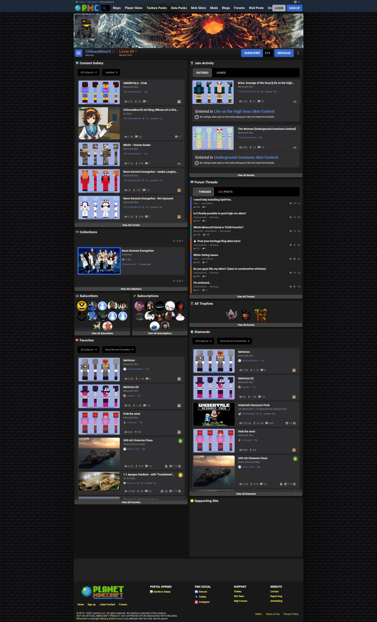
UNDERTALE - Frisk (135, 83)
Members (92, 2)
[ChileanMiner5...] (104, 8)
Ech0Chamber (248, 414)
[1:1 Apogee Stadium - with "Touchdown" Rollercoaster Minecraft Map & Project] (100, 483)
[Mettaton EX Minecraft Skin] (214, 387)
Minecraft (82, 618)
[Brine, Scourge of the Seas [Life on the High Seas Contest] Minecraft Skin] (214, 92)
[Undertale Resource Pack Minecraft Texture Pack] (214, 414)
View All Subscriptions (160, 333)
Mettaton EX (246, 378)
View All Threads (246, 296)
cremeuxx (246, 440)
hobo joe (131, 483)
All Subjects (87, 72)
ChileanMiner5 (134, 92)
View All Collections (131, 289)
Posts (225, 191)
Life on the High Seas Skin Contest (244, 111)
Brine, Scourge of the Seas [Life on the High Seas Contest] (265, 82)
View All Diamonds (246, 494)
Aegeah (245, 387)
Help (195, 203)
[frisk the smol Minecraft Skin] (214, 440)
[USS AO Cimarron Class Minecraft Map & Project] (214, 471)
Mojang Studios (108, 618)
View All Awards (246, 175)
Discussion (225, 231)
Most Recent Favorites (117, 349)
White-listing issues (205, 255)
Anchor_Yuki (248, 467)
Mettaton (244, 351)
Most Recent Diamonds (233, 340)
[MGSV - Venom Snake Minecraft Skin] (100, 154)
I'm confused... (202, 282)
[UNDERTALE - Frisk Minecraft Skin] (100, 92)
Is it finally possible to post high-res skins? (219, 213)
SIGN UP (294, 8)
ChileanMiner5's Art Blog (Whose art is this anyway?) (149, 109)
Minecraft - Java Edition (205, 231)
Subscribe (252, 53)
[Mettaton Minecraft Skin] (214, 361)
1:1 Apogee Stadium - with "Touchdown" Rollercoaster (147, 474)
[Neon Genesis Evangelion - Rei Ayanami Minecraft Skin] (100, 207)
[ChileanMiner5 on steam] (298, 45)
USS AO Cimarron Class (252, 458)
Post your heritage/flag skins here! (219, 241)
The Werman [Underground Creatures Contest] (267, 128)
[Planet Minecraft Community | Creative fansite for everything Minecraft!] (102, 592)
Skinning (214, 217)
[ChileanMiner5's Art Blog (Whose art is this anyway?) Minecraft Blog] (100, 123)
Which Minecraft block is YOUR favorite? (218, 227)
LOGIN (279, 8)
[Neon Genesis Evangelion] (99, 261)
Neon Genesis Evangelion (138, 250)
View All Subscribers (102, 333)
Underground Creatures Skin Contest (246, 157)
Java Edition (207, 203)
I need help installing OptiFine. (212, 199)
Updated (109, 72)
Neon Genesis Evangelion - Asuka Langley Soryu (149, 171)
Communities (200, 217)
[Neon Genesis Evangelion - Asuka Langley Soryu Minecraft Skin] (100, 181)
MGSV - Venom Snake (137, 145)
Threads (203, 191)
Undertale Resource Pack (254, 405)
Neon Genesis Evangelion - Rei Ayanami (148, 198)
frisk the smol (246, 431)
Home (82, 2)
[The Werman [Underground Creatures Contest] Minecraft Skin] (214, 138)
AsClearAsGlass (250, 360)
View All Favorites (131, 502)
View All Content (131, 225)
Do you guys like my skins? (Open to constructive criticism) (229, 268)
